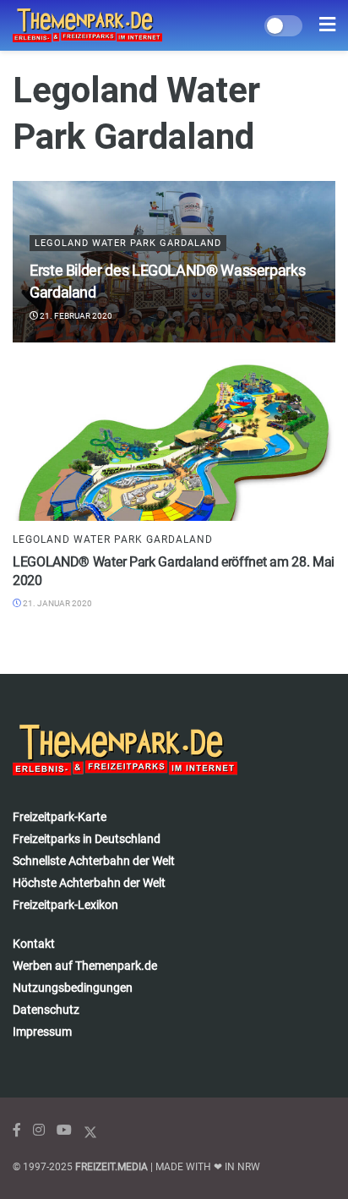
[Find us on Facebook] (17, 1130)
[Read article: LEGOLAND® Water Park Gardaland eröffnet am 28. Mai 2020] (174, 440)
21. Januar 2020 (56, 603)
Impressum (42, 1031)
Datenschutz (46, 1009)
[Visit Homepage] (87, 25)
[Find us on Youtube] (64, 1130)
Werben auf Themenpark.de (85, 965)
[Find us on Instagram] (39, 1130)
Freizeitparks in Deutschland (86, 839)
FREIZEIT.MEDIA (111, 1167)
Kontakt (34, 943)
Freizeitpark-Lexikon (65, 905)
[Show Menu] (327, 25)
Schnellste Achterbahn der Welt (94, 861)
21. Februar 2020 (75, 315)
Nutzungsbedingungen (73, 987)
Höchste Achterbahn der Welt (89, 883)
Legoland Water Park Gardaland (128, 243)
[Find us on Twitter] (90, 1130)
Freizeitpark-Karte (59, 817)
